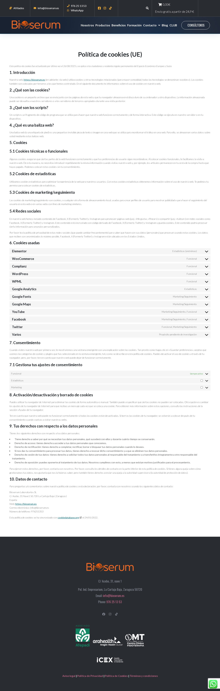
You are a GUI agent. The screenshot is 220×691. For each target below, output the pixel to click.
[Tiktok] (116, 614)
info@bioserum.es (113, 595)
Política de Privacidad (90, 675)
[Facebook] (103, 614)
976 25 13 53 (114, 602)
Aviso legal (69, 675)
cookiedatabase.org (68, 517)
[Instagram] (110, 614)
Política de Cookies (116, 675)
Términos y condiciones (144, 675)
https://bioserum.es (34, 79)
